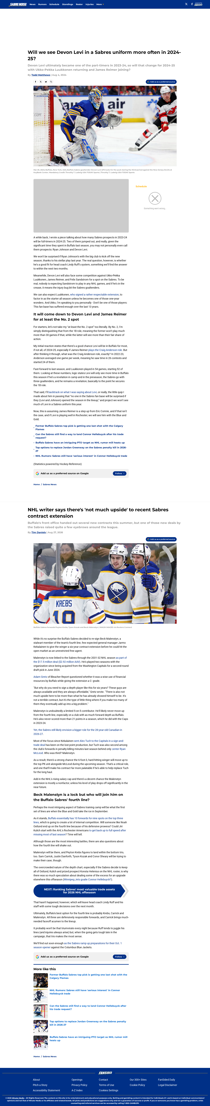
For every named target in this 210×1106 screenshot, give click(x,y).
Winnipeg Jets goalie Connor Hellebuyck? (87, 879)
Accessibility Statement (46, 1090)
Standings (67, 4)
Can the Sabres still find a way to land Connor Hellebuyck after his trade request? (80, 436)
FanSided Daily (166, 1079)
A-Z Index (77, 1090)
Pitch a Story (40, 1085)
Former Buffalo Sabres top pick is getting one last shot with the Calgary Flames (79, 428)
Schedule (54, 4)
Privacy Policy (79, 1085)
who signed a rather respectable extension (94, 294)
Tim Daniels (38, 532)
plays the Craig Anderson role (105, 349)
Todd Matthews (40, 75)
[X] (186, 4)
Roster (79, 4)
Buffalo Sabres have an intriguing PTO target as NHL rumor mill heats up (80, 442)
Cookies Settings (108, 1090)
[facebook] (192, 4)
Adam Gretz (40, 676)
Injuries (90, 4)
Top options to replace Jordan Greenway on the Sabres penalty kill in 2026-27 (81, 449)
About (36, 1079)
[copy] (51, 82)
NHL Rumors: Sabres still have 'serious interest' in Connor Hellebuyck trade (81, 456)
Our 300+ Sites (138, 1079)
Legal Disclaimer (167, 1085)
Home (36, 484)
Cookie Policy (137, 1085)
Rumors (42, 4)
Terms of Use (106, 1085)
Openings (77, 1079)
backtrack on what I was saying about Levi (72, 392)
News (32, 4)
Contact (103, 1079)
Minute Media (18, 1098)
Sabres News (49, 484)
